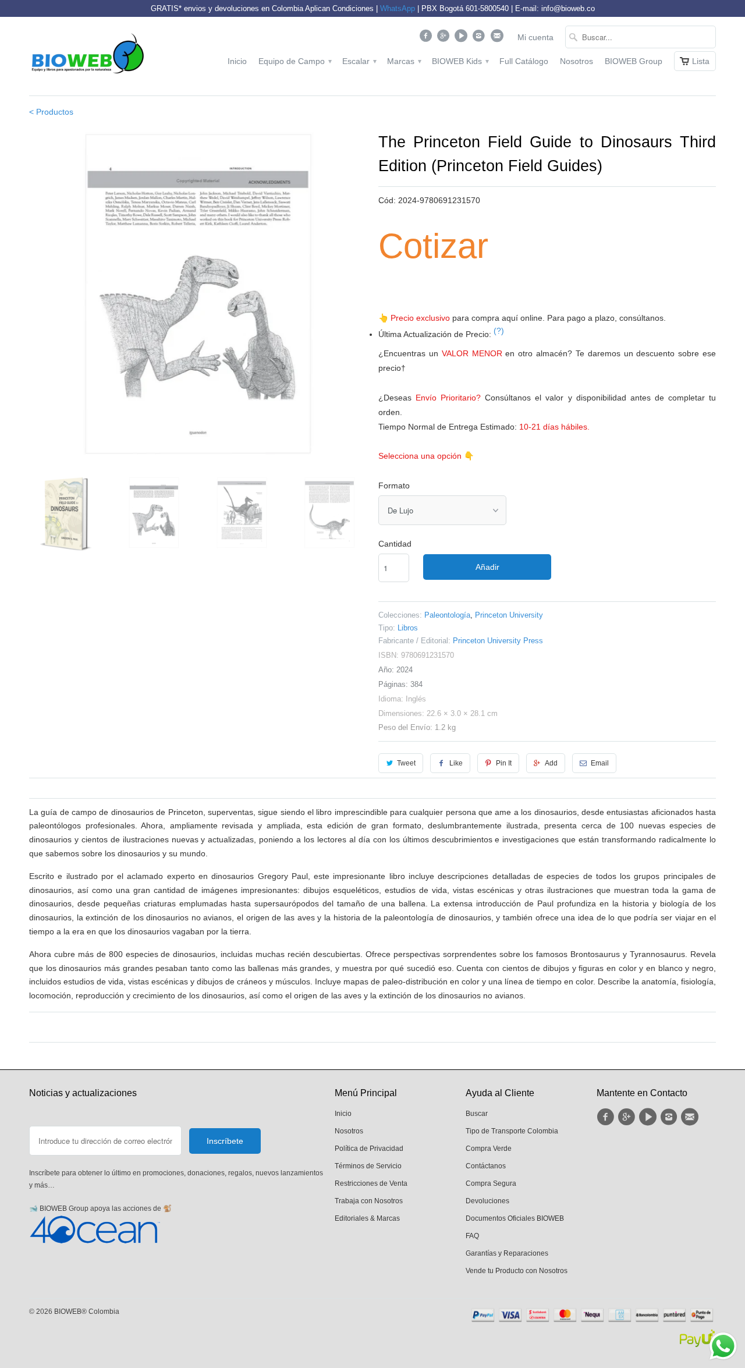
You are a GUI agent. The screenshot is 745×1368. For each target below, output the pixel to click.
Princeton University (509, 615)
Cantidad (394, 543)
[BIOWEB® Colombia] (87, 56)
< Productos (51, 111)
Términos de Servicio (368, 1166)
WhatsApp (397, 8)
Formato (394, 485)
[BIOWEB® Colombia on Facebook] (427, 38)
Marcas (403, 61)
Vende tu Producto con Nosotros (516, 1271)
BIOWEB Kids (460, 61)
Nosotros (576, 61)
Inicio (237, 61)
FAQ (472, 1236)
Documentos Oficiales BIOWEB (515, 1218)
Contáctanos (486, 1166)
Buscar (477, 1114)
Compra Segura (491, 1183)
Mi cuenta (535, 37)
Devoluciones (487, 1201)
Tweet (406, 763)
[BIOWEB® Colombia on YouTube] (462, 38)
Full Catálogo (523, 61)
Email (600, 763)
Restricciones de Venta (371, 1183)
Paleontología (447, 615)
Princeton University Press (498, 640)
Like (456, 763)
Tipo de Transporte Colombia (512, 1131)
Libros (408, 627)
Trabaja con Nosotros (369, 1201)
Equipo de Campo (294, 61)
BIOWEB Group (633, 61)
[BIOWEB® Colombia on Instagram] (480, 38)
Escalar (358, 61)
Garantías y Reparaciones (507, 1253)
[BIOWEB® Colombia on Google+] (445, 38)
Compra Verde (489, 1148)
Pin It (504, 763)
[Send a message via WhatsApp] (723, 1346)
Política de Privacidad (369, 1148)
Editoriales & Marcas (367, 1218)
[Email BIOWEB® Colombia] (498, 38)
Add (551, 763)
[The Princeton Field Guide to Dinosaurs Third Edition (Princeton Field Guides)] (198, 293)
